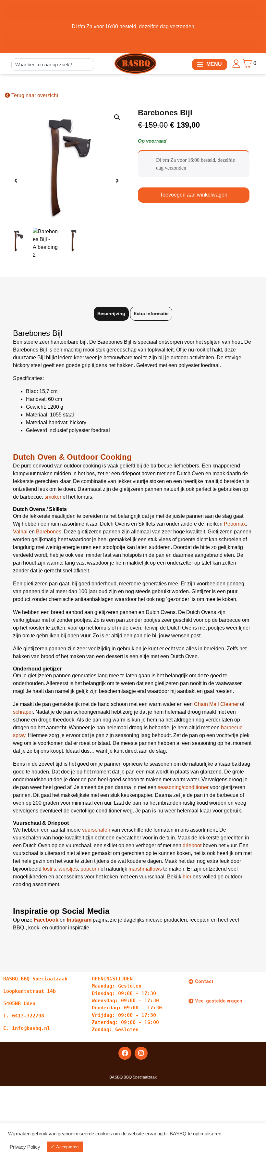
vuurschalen (96, 830)
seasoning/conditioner (183, 787)
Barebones (48, 531)
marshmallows (145, 869)
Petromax (235, 524)
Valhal (20, 531)
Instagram (79, 920)
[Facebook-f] (124, 1053)
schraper (23, 712)
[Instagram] (141, 1053)
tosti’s (49, 869)
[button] (209, 64)
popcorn (89, 869)
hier (187, 876)
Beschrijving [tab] (111, 313)
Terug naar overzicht (34, 95)
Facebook (46, 920)
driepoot (192, 845)
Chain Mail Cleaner (216, 704)
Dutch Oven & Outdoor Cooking (72, 457)
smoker (52, 497)
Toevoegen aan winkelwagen (193, 195)
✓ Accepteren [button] (65, 1146)
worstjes (68, 869)
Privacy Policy (25, 1147)
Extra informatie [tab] (151, 313)
